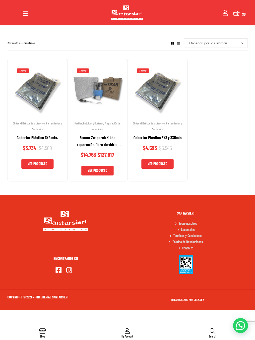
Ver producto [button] (37, 164)
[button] (240, 325)
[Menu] (25, 13)
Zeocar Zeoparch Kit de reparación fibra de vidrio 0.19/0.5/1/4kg (97, 141)
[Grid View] (172, 43)
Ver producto (97, 170)
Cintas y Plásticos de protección (29, 123)
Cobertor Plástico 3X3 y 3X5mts (157, 137)
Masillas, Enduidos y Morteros (88, 123)
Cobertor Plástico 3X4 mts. (37, 137)
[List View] (178, 43)
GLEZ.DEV (199, 299)
